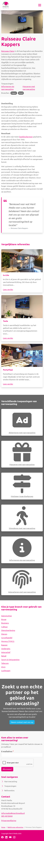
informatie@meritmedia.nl (13, 813)
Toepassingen (10, 786)
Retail (21, 93)
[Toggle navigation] (40, 5)
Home (3, 827)
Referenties (9, 790)
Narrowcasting (10, 781)
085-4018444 (6, 816)
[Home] (5, 5)
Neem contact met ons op (22, 722)
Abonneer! (7, 769)
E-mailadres (6, 751)
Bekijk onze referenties (15, 827)
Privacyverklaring (8, 820)
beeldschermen (26, 136)
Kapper (13, 93)
